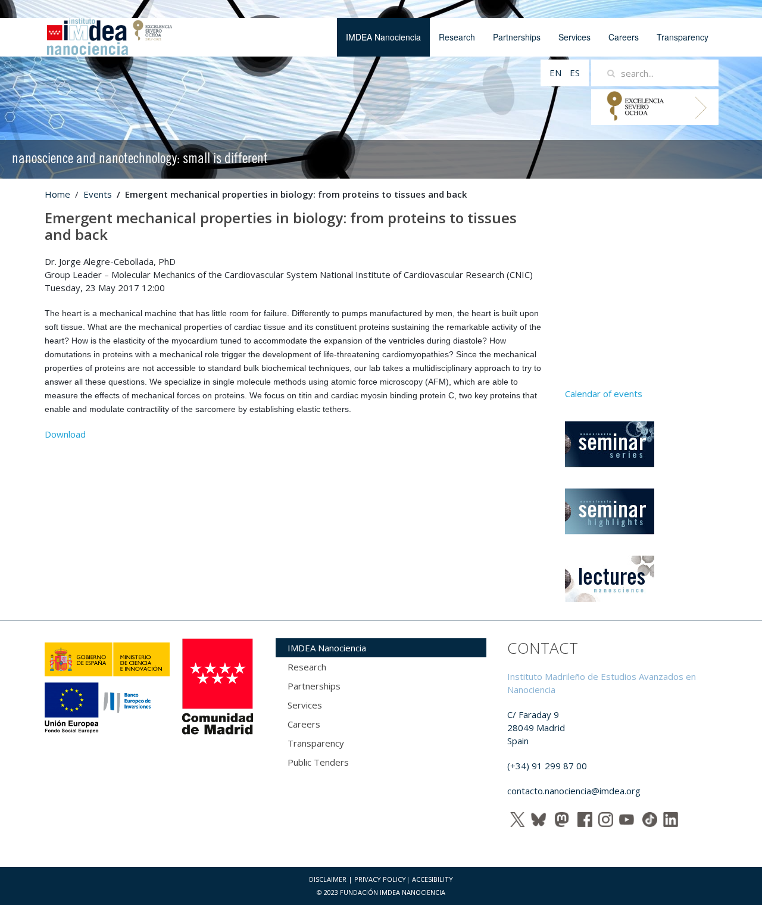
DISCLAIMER (327, 879)
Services (574, 37)
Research (457, 37)
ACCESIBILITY (432, 879)
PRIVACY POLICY (380, 879)
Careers (623, 37)
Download (65, 434)
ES (575, 73)
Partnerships (517, 37)
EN (556, 73)
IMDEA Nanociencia (383, 37)
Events (97, 194)
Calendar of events (603, 394)
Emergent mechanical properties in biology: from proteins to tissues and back (281, 226)
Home (57, 194)
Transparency (682, 37)
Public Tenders (318, 762)
